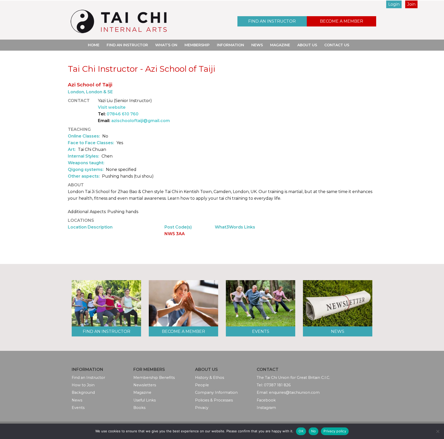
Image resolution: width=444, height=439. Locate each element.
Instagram (266, 407)
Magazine (280, 45)
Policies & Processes (214, 400)
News (257, 45)
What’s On (166, 45)
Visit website (112, 107)
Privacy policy (334, 431)
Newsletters (144, 385)
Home (93, 45)
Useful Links (144, 400)
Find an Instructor (272, 21)
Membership (197, 45)
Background (83, 392)
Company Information (216, 392)
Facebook (266, 400)
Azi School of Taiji (90, 84)
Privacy (201, 407)
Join (411, 4)
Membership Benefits (154, 377)
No (313, 431)
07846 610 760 (122, 114)
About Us (307, 45)
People (202, 385)
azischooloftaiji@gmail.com (140, 120)
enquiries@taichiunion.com (294, 392)
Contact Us (336, 45)
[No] (437, 431)
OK (301, 431)
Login (394, 4)
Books (139, 407)
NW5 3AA (174, 233)
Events (260, 331)
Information (230, 45)
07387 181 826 (277, 385)
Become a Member (341, 21)
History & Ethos (209, 377)
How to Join (83, 385)
